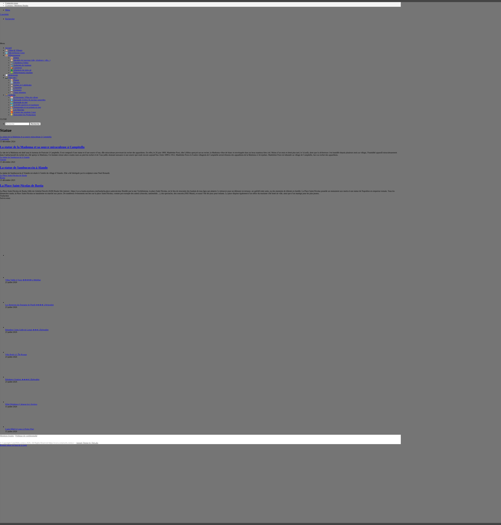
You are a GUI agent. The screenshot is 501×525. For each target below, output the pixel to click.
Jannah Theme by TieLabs (87, 443)
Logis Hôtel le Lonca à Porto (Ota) (19, 429)
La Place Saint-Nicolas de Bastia (21, 185)
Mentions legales (7, 436)
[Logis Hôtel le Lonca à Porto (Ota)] (19, 427)
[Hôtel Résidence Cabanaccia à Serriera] (19, 402)
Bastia (2, 178)
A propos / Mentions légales (16, 5)
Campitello (4, 139)
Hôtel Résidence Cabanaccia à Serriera (21, 404)
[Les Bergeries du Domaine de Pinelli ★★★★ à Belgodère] (19, 302)
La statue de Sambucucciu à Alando (24, 167)
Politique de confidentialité (26, 436)
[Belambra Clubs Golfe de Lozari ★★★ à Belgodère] (19, 327)
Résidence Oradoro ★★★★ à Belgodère (22, 379)
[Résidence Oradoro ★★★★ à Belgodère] (19, 377)
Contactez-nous (11, 3)
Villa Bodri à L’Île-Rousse (16, 354)
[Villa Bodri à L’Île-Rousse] (19, 352)
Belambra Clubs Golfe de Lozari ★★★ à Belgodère (27, 330)
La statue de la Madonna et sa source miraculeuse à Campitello (42, 147)
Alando (3, 160)
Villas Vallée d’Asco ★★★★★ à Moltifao (23, 280)
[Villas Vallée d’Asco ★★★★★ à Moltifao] (19, 277)
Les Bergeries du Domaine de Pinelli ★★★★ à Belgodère (29, 305)
